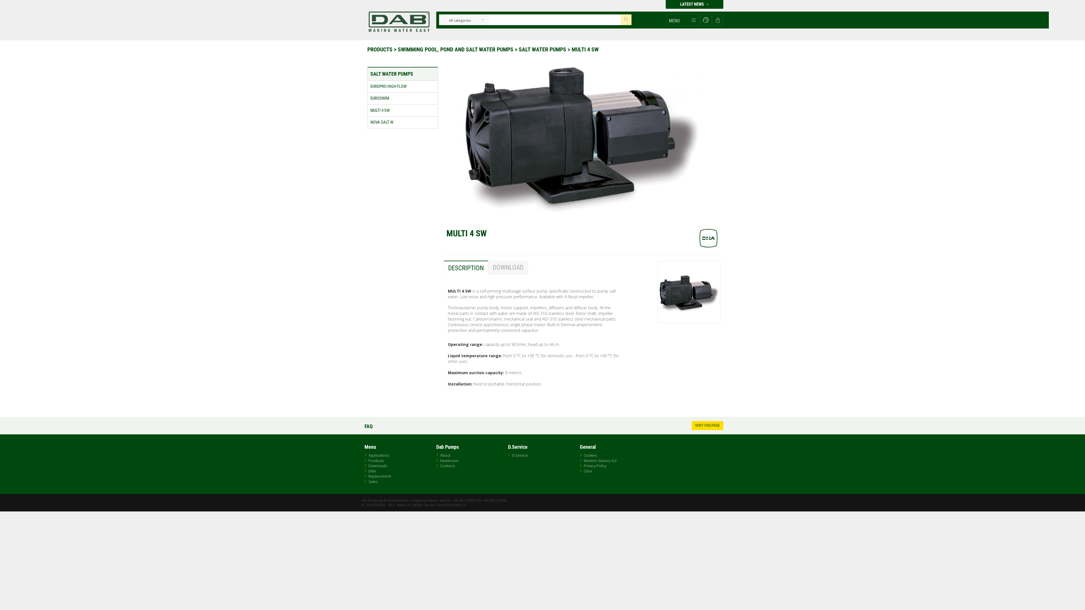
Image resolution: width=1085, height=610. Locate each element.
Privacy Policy (595, 465)
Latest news (692, 4)
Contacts (447, 465)
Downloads (377, 465)
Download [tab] (508, 267)
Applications (378, 455)
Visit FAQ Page (707, 425)
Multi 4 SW (585, 49)
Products (380, 49)
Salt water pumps (543, 49)
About (445, 455)
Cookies (590, 455)
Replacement (379, 476)
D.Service (520, 455)
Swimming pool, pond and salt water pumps (456, 49)
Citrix (588, 471)
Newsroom (449, 460)
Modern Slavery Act (600, 460)
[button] (682, 20)
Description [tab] (466, 268)
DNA (372, 471)
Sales (372, 481)
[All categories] (460, 20)
